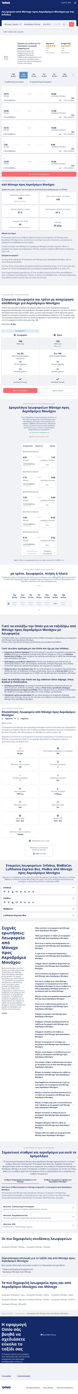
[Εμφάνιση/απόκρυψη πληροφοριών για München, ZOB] (73, 1225)
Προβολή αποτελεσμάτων (37, 437)
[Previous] (8, 596)
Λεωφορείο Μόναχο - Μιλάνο (38, 1299)
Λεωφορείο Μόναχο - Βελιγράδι (14, 1304)
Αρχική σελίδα (7, 1313)
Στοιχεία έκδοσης (33, 1388)
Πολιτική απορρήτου (65, 1388)
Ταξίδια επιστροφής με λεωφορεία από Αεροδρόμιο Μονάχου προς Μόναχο (17, 1270)
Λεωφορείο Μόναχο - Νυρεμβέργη (40, 1247)
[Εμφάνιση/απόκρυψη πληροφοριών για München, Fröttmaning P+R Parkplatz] (73, 1208)
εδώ (62, 560)
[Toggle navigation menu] (75, 3)
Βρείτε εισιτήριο (20, 201)
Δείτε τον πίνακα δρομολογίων (20, 227)
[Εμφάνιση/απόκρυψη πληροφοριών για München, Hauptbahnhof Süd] (73, 1216)
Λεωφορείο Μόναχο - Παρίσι (38, 1295)
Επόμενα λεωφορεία (47, 552)
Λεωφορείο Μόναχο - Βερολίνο (14, 1299)
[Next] (73, 75)
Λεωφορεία (20, 1313)
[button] (47, 24)
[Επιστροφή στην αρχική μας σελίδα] (6, 3)
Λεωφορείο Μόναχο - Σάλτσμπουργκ (16, 1247)
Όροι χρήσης (48, 1388)
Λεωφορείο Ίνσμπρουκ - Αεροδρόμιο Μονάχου (20, 1295)
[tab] (14, 81)
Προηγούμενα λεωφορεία (32, 552)
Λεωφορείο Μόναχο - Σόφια (62, 1295)
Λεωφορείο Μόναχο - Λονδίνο (63, 1299)
